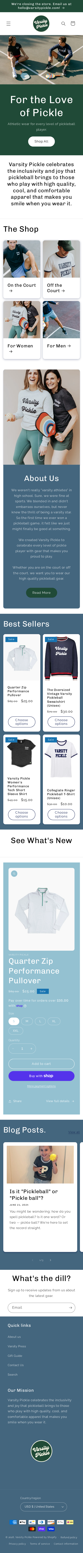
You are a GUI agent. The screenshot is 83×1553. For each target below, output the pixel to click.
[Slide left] (32, 1260)
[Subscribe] (70, 1308)
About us (14, 1337)
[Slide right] (50, 1260)
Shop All (42, 141)
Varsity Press (17, 1346)
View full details (57, 1101)
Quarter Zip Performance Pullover (18, 691)
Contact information (66, 1544)
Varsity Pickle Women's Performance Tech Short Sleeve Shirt (19, 786)
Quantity (14, 1040)
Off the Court (54, 288)
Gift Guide (15, 1356)
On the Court (22, 285)
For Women (20, 346)
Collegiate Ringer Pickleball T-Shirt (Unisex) (61, 794)
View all (74, 1132)
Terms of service (40, 1544)
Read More (41, 593)
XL (54, 1021)
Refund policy (69, 1537)
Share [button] (17, 1101)
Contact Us (16, 1365)
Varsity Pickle (23, 1537)
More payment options (41, 1086)
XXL (16, 1030)
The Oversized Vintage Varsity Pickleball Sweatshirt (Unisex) (59, 697)
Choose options (21, 722)
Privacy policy (17, 1544)
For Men (56, 346)
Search (13, 1374)
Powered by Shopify (45, 1537)
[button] (8, 23)
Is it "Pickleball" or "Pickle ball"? (34, 1194)
